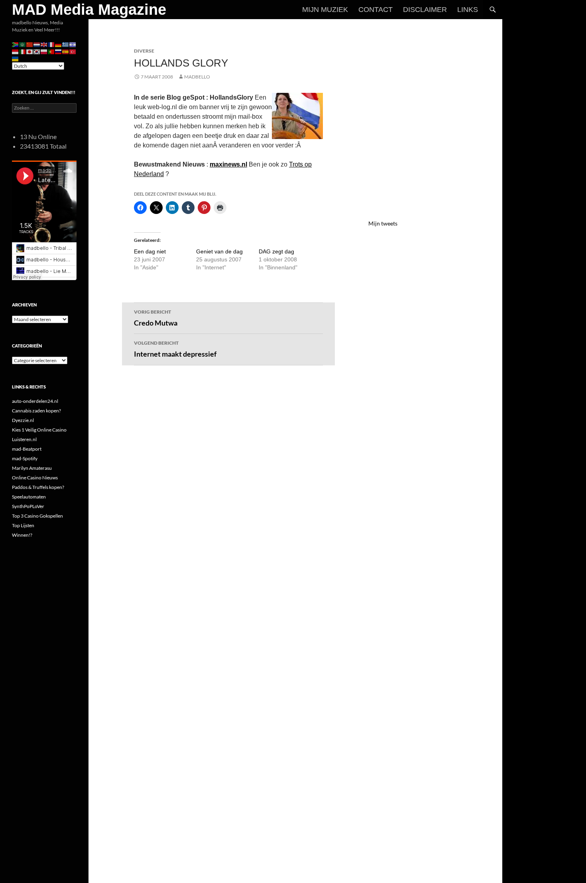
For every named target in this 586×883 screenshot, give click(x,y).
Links (467, 10)
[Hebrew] (73, 44)
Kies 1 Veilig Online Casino (39, 430)
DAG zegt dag (276, 251)
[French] (51, 44)
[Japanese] (29, 51)
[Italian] (22, 51)
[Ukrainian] (15, 58)
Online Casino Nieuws (35, 478)
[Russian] (58, 51)
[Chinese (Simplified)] (29, 44)
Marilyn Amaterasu (32, 468)
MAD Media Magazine (89, 9)
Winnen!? (22, 535)
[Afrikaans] (15, 44)
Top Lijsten (23, 525)
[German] (58, 44)
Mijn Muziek (325, 10)
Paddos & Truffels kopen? (38, 487)
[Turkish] (73, 51)
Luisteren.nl (24, 439)
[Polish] (44, 51)
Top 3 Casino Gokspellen (37, 516)
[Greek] (65, 44)
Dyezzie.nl (23, 420)
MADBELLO (197, 77)
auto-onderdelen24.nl (35, 401)
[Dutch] (37, 44)
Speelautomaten (29, 497)
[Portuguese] (51, 51)
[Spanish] (65, 51)
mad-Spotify (24, 458)
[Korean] (37, 51)
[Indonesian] (15, 51)
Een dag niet (150, 251)
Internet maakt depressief (175, 349)
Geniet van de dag (219, 251)
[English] (44, 44)
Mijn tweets (382, 223)
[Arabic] (22, 44)
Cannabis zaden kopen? (36, 411)
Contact (375, 10)
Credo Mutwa (155, 318)
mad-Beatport (26, 449)
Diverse (144, 51)
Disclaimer (425, 10)
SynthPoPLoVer (28, 506)
